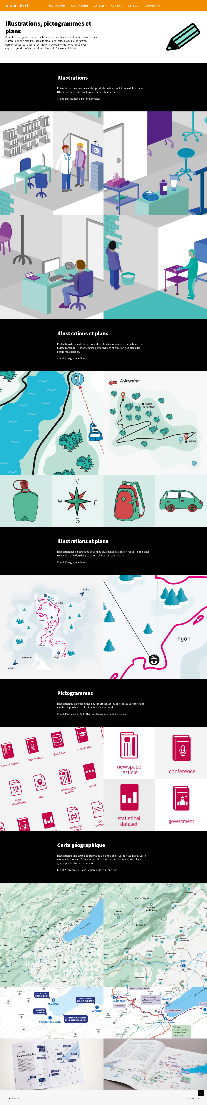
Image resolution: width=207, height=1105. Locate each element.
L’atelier (99, 5)
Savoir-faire (79, 5)
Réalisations (56, 5)
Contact (117, 5)
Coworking (152, 5)
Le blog (133, 5)
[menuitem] (56, 5)
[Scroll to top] (201, 1092)
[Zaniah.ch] (17, 5)
